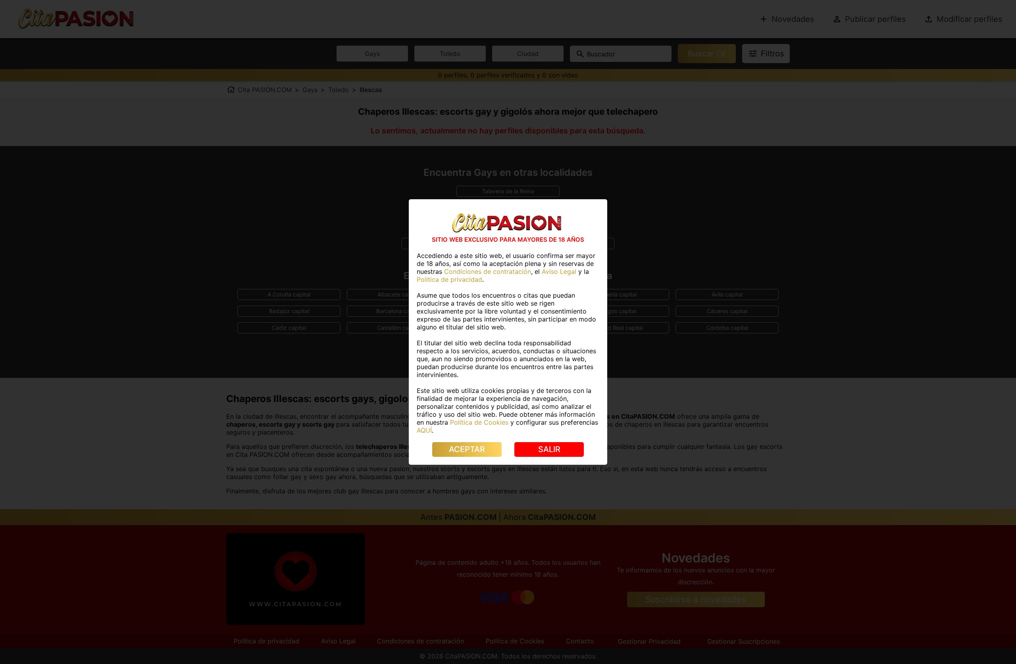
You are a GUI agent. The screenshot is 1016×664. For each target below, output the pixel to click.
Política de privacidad (449, 279)
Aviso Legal (559, 271)
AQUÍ (424, 430)
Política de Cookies (479, 422)
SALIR (549, 449)
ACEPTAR (467, 449)
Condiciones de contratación (487, 271)
